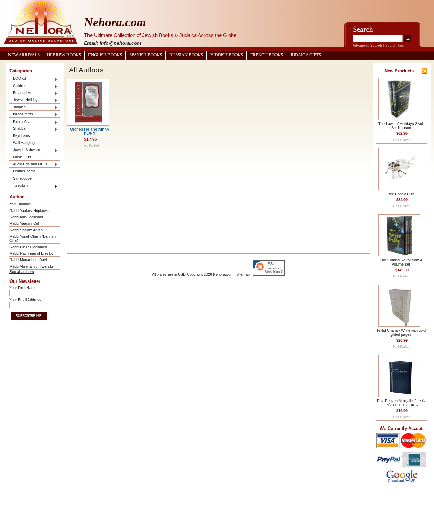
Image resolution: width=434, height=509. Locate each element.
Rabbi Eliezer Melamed (28, 247)
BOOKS (17, 78)
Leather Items (24, 171)
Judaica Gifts (305, 55)
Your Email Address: (25, 300)
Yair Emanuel (20, 204)
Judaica (17, 107)
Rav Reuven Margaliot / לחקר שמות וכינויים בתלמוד (401, 403)
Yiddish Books (226, 55)
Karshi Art (19, 121)
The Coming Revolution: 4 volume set (401, 262)
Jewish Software (24, 150)
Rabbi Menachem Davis (29, 260)
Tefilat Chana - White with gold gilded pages (401, 332)
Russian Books (186, 55)
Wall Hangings (24, 143)
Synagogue (22, 178)
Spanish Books (145, 55)
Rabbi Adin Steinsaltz (26, 217)
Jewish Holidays (24, 100)
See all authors (21, 272)
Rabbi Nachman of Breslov (31, 253)
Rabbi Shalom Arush (26, 230)
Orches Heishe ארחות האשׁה (90, 131)
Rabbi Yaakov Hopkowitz (30, 210)
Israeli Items (21, 114)
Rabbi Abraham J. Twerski (31, 266)
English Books (105, 55)
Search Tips (394, 45)
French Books (266, 55)
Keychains (21, 135)
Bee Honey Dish (401, 194)
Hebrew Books (64, 55)
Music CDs (22, 157)
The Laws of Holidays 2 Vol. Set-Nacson (401, 126)
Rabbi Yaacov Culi (24, 223)
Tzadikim (18, 185)
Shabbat (17, 128)
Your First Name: (23, 288)
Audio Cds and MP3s (28, 164)
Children (17, 86)
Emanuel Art (21, 93)
